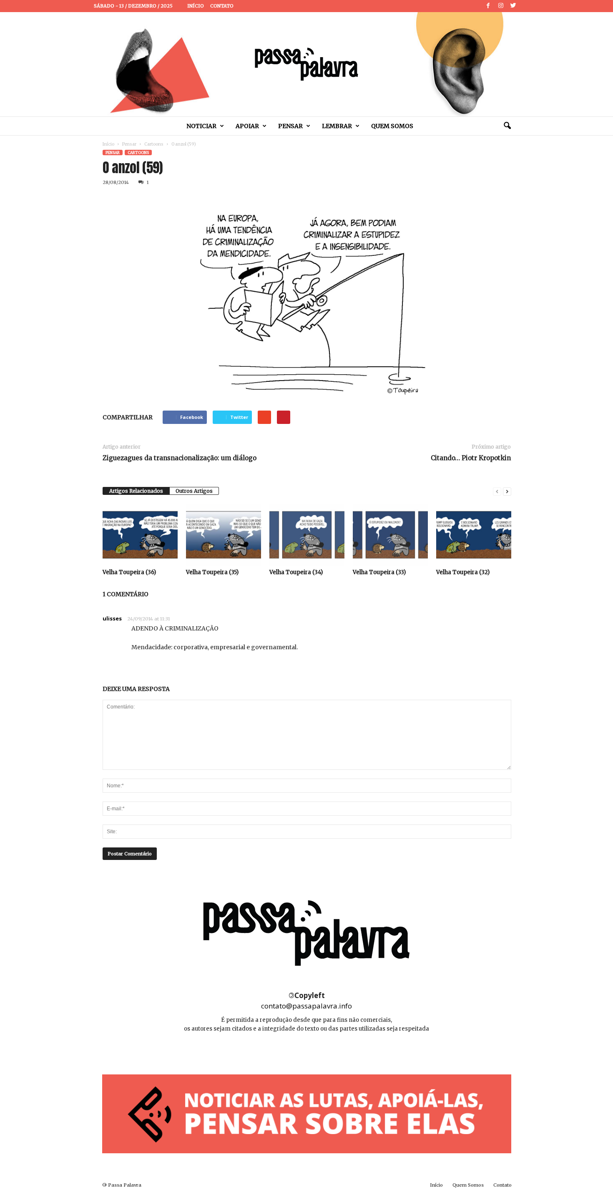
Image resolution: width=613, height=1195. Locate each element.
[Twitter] (513, 6)
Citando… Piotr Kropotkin (471, 458)
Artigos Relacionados (136, 491)
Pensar (290, 126)
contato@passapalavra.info (306, 1006)
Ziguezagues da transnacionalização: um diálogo (179, 458)
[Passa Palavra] (306, 64)
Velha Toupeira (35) (212, 572)
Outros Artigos (194, 491)
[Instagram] (501, 6)
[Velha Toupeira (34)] (306, 535)
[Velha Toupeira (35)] (223, 535)
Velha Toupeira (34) (296, 572)
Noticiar (201, 126)
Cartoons (153, 144)
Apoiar (247, 126)
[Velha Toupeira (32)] (473, 535)
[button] (507, 126)
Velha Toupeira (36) (129, 572)
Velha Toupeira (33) (379, 572)
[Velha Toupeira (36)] (140, 535)
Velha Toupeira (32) (463, 572)
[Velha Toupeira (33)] (390, 535)
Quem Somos (392, 126)
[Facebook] (488, 6)
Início (195, 6)
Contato (222, 6)
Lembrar (337, 126)
